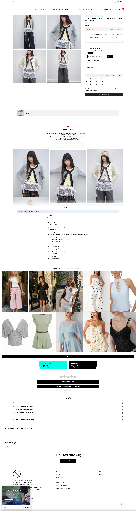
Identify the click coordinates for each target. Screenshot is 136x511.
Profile (101, 471)
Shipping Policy (59, 482)
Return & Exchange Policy (63, 488)
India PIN (90, 53)
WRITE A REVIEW (68, 382)
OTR (7, 447)
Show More (67, 208)
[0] (116, 10)
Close (4, 507)
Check (109, 56)
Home (100, 474)
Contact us (58, 477)
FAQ (56, 472)
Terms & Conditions (61, 485)
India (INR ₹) (119, 1)
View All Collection (68, 357)
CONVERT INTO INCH (104, 94)
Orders (101, 469)
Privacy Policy (59, 480)
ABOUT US (57, 474)
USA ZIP (96, 53)
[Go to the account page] (118, 9)
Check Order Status (83, 469)
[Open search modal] (13, 9)
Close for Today (25, 507)
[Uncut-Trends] (68, 5)
